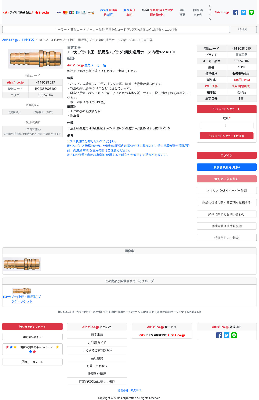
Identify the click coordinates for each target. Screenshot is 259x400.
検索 (244, 29)
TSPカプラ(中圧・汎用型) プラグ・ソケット (22, 299)
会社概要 (97, 358)
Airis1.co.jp (10, 40)
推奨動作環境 (97, 374)
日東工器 (28, 40)
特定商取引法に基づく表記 (97, 381)
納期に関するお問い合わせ (226, 214)
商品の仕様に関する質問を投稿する (226, 202)
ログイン (227, 155)
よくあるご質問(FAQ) (97, 350)
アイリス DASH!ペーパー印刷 (227, 191)
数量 (227, 118)
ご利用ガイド (97, 342)
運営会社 (123, 390)
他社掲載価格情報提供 (226, 226)
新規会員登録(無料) (226, 167)
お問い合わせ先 (97, 366)
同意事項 (97, 335)
